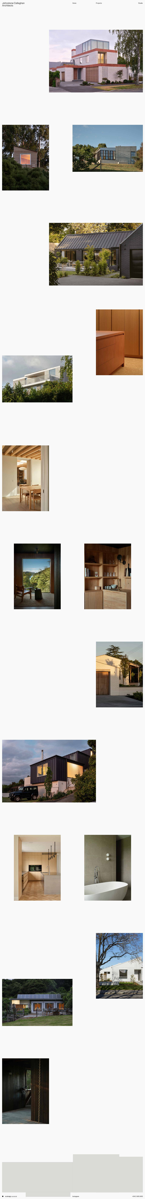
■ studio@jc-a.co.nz (9, 1196)
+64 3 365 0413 (137, 1196)
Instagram (75, 1196)
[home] (13, 3)
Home (74, 3)
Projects (99, 3)
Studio (140, 3)
